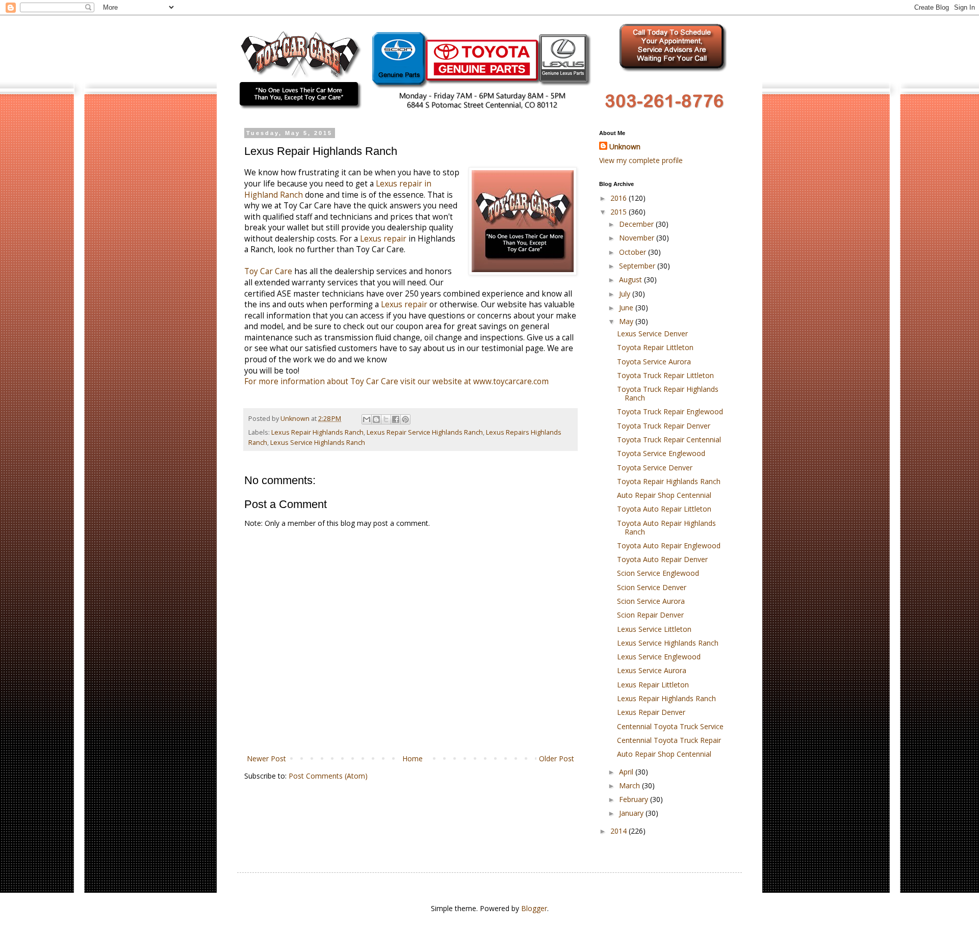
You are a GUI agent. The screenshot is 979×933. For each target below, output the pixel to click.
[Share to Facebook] (396, 419)
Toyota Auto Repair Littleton (664, 509)
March (630, 785)
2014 (619, 831)
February (634, 799)
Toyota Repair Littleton (655, 347)
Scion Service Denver (651, 587)
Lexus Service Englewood (659, 656)
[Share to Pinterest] (405, 419)
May (627, 321)
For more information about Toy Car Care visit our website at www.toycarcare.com (396, 381)
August (631, 279)
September (638, 266)
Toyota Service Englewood (661, 453)
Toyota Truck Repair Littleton (665, 375)
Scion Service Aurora (651, 601)
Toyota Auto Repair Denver (662, 559)
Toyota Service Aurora (654, 361)
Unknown (624, 146)
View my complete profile (641, 160)
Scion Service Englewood (658, 573)
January (632, 813)
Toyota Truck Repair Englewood (670, 411)
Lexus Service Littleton (654, 629)
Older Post (556, 758)
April (627, 772)
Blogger (534, 908)
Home (412, 758)
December (637, 224)
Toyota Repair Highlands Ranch (668, 481)
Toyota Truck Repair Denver (663, 426)
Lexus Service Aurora (651, 670)
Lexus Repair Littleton (653, 684)
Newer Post (266, 758)
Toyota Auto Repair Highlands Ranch (666, 527)
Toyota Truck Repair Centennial (669, 439)
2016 (619, 198)
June (627, 307)
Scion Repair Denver (650, 615)
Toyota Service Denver (654, 467)
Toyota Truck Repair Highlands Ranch (667, 393)
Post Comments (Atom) (328, 776)
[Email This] (367, 419)
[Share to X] (386, 419)
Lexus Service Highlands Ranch (317, 442)
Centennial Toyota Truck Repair (669, 740)
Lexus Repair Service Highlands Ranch (425, 432)
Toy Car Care (268, 271)
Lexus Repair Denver (651, 712)
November (637, 238)
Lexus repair (383, 238)
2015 (619, 212)
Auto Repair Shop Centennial (664, 495)
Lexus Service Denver (652, 333)
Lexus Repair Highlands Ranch (317, 432)
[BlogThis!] (376, 419)
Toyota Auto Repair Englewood (668, 545)
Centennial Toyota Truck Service (670, 726)
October (633, 252)
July (625, 294)
